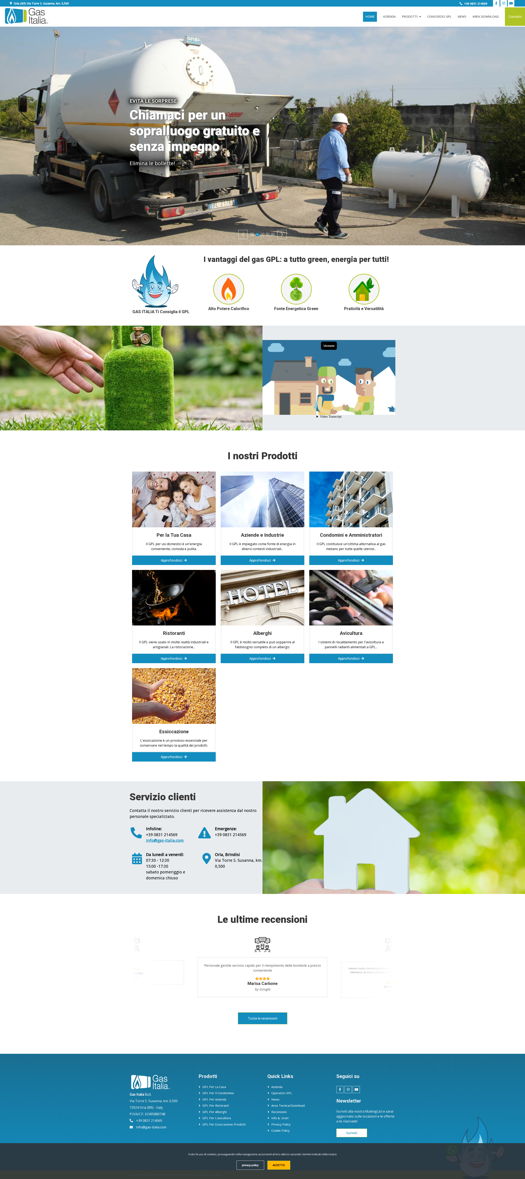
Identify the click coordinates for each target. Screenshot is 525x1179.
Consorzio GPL (439, 16)
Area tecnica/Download (288, 1105)
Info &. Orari (280, 1118)
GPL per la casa (214, 1087)
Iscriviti (351, 1133)
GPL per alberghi (214, 1112)
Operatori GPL (281, 1093)
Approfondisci (211, 166)
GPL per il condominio (218, 1093)
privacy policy (250, 1165)
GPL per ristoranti (215, 1105)
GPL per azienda (214, 1099)
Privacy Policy (281, 1124)
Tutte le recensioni (262, 1018)
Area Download (485, 16)
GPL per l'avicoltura (216, 1118)
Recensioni (278, 1112)
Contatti (515, 16)
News (462, 16)
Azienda (389, 16)
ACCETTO (279, 1165)
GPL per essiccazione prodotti (224, 1124)
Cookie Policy (280, 1130)
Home (369, 16)
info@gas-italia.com (165, 840)
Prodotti (410, 16)
